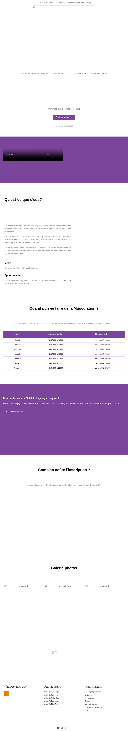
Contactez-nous (99, 73)
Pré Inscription (79, 73)
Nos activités (59, 73)
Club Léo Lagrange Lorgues (34, 73)
